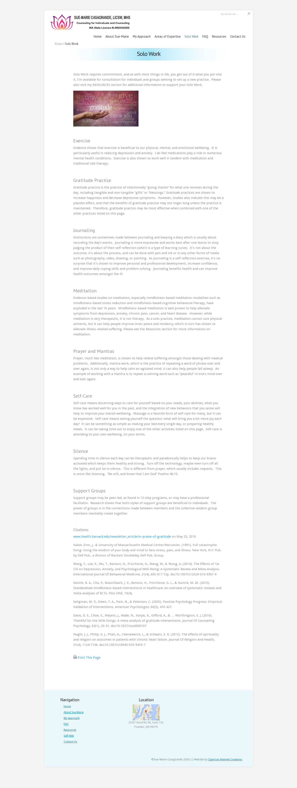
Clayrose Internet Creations (225, 759)
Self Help (69, 735)
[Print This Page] (75, 659)
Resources (219, 36)
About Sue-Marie (117, 36)
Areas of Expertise (168, 36)
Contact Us (237, 36)
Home (98, 36)
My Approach (142, 36)
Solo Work (192, 36)
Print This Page (89, 658)
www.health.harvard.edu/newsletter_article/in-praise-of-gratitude (122, 536)
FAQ (205, 36)
